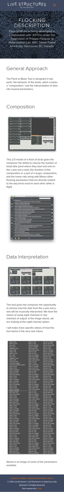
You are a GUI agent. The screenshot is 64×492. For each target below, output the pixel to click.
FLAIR (39, 489)
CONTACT (14, 478)
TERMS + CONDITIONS (29, 478)
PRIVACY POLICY (47, 478)
